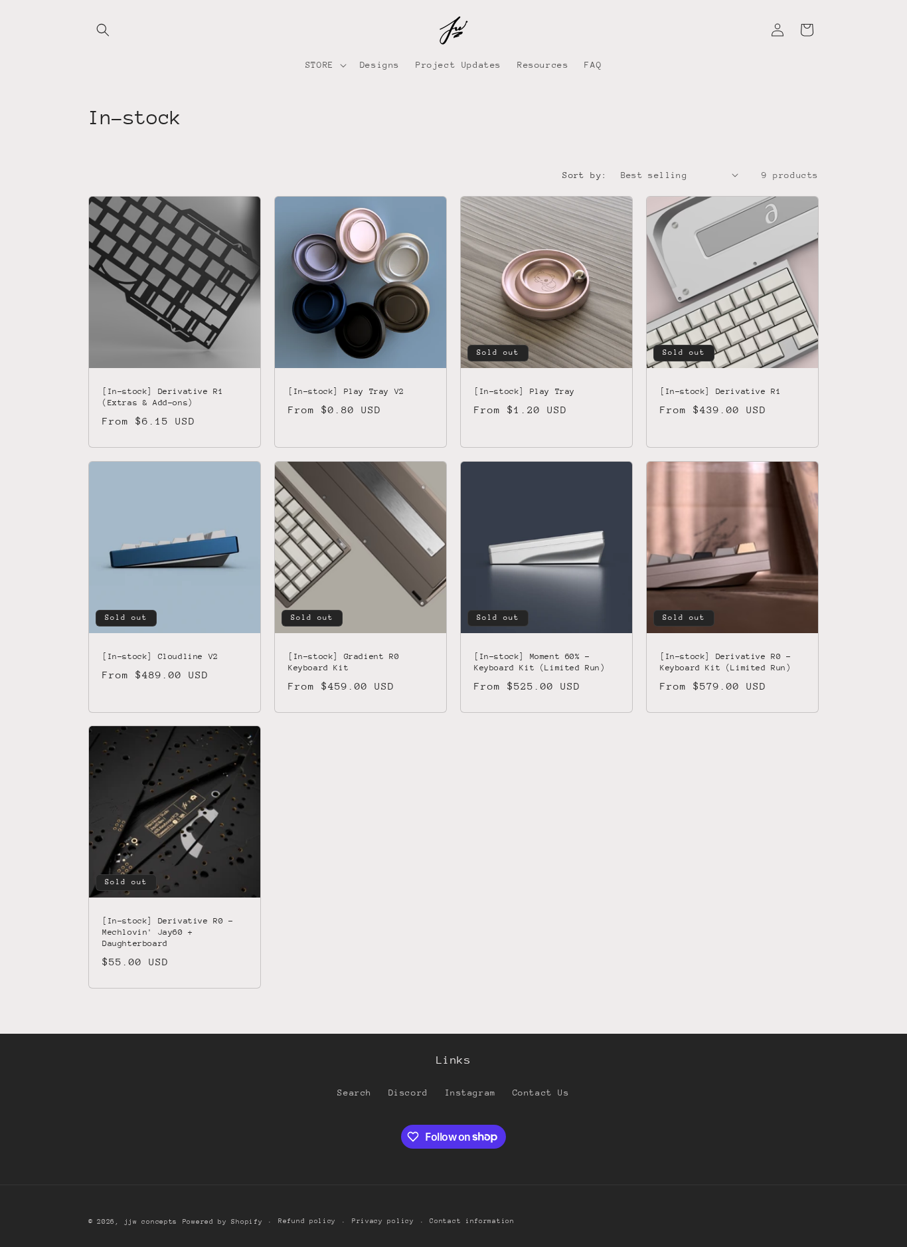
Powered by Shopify (223, 1222)
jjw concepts (150, 1222)
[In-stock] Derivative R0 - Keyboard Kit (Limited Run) (725, 662)
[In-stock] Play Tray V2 (346, 391)
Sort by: (584, 175)
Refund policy (307, 1221)
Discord (408, 1093)
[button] (103, 30)
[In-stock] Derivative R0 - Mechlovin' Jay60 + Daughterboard (168, 932)
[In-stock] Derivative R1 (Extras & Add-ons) (162, 397)
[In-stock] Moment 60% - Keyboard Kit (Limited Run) (540, 662)
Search (354, 1093)
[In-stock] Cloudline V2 (160, 656)
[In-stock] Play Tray (524, 391)
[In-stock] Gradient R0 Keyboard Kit (343, 662)
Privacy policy (383, 1221)
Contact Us (541, 1093)
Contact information (472, 1221)
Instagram (470, 1093)
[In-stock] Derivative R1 (720, 391)
